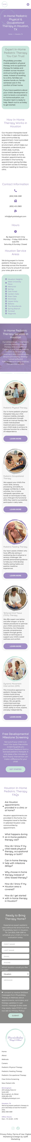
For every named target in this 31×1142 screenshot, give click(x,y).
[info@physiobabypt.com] (15, 211)
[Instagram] (13, 1128)
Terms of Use (18, 1134)
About (4, 1055)
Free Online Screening (10, 1079)
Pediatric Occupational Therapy (14, 1075)
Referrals (5, 1059)
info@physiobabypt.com (15, 216)
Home (4, 1051)
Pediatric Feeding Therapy (12, 1071)
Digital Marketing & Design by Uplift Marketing (17, 1136)
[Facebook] (18, 1128)
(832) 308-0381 (15, 196)
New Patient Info (8, 1083)
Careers (5, 1063)
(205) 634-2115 (7, 1096)
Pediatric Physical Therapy (12, 1067)
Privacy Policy (18, 1011)
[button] (28, 4)
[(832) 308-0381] (15, 190)
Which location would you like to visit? (15, 968)
